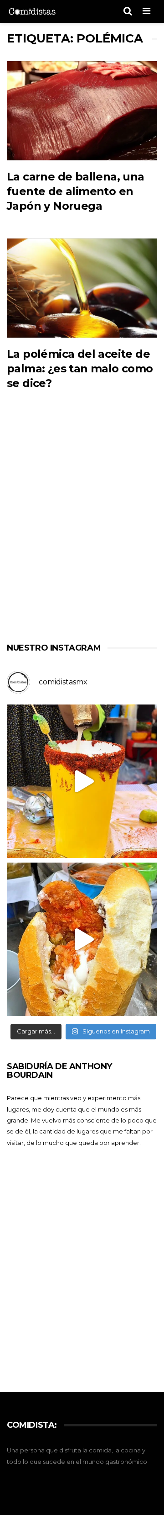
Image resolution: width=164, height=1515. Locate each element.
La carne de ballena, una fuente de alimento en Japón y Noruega (75, 191)
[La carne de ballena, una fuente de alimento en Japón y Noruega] (82, 110)
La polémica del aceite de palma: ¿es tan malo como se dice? (80, 368)
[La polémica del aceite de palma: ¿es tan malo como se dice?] (82, 288)
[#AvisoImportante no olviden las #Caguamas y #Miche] (83, 781)
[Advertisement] (82, 529)
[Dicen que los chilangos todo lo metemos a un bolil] (83, 939)
